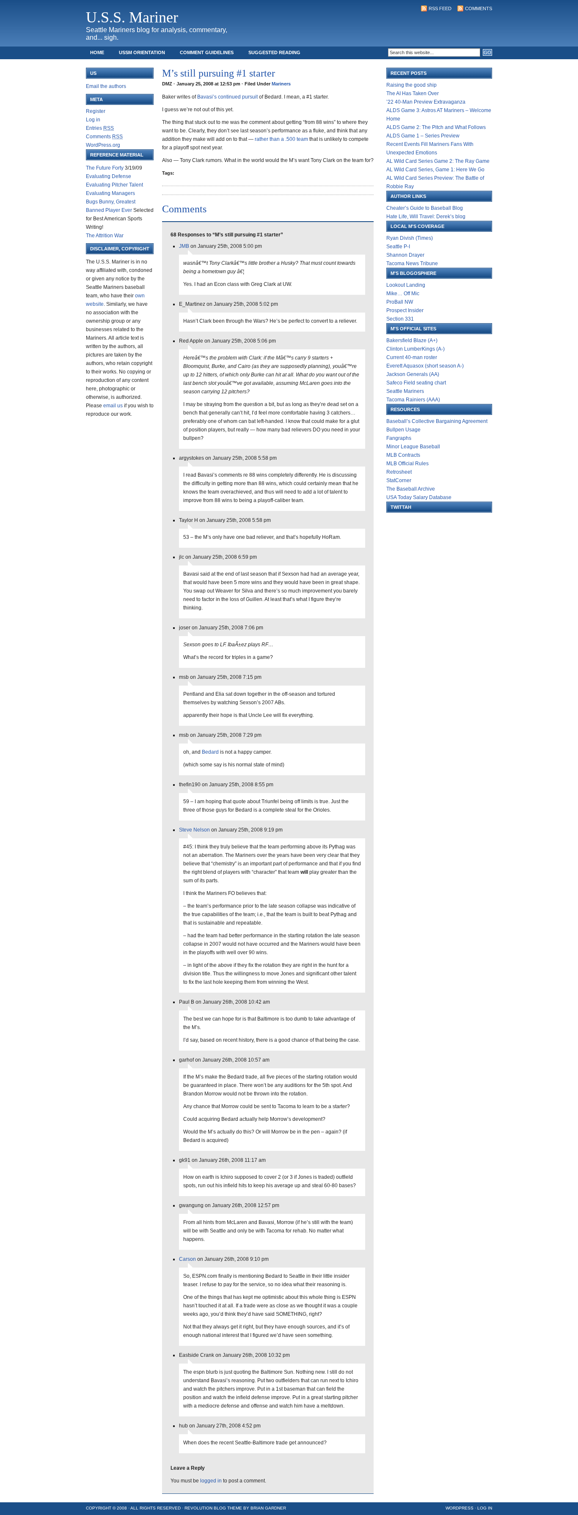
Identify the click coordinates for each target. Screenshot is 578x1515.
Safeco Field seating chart (416, 383)
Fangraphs (398, 438)
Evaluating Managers (110, 193)
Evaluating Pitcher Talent (114, 185)
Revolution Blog (205, 1508)
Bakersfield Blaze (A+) (412, 340)
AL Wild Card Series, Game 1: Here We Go (435, 170)
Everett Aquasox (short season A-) (425, 366)
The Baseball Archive (410, 489)
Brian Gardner (268, 1508)
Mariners (281, 83)
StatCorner (398, 480)
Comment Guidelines (207, 52)
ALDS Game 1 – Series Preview (423, 136)
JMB (184, 246)
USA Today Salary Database (418, 497)
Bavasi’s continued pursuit (228, 97)
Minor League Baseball (413, 447)
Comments (478, 8)
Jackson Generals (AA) (412, 374)
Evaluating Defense (108, 176)
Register (95, 111)
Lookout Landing (405, 285)
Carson (187, 1259)
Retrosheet (399, 472)
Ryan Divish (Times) (409, 238)
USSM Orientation (142, 52)
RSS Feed (440, 8)
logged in (211, 1481)
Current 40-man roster (411, 357)
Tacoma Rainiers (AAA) (413, 400)
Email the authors (106, 86)
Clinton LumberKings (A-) (415, 349)
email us (113, 406)
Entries (100, 128)
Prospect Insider (405, 310)
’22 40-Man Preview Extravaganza (425, 102)
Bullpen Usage (403, 430)
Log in (93, 120)
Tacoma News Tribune (412, 263)
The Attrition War (105, 236)
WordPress (459, 1508)
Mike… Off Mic (402, 293)
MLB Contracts (403, 455)
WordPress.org (103, 145)
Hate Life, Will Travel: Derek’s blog (425, 217)
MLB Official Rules (407, 464)
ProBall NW (399, 302)
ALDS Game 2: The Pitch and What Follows (436, 127)
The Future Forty (105, 168)
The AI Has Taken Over (412, 93)
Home (97, 52)
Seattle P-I (398, 247)
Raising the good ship (411, 85)
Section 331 (400, 319)
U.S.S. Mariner (132, 17)
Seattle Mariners (405, 391)
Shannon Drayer (405, 255)
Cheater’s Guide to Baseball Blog (424, 208)
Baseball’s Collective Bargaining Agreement (436, 421)
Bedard (211, 752)
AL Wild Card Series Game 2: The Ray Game (438, 161)
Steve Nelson (194, 830)
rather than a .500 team (281, 139)
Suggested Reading (274, 52)
